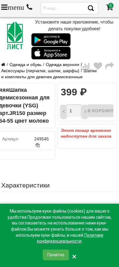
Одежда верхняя (62, 64)
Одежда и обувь (25, 64)
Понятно (55, 254)
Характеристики (25, 185)
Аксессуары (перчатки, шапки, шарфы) (40, 70)
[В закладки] (99, 71)
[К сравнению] (87, 71)
